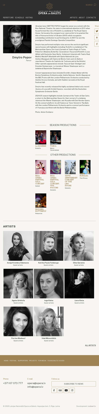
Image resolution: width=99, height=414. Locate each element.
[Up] (93, 408)
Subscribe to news (73, 384)
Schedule (19, 17)
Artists (73, 17)
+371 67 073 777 (13, 383)
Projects (33, 361)
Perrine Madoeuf (18, 339)
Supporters (23, 361)
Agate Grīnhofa (18, 302)
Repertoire (8, 17)
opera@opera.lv (36, 383)
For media (42, 361)
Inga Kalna (49, 302)
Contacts (91, 17)
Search (89, 5)
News (6, 361)
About (82, 17)
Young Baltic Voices (55, 361)
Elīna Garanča (79, 264)
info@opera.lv (35, 386)
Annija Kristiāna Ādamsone (18, 264)
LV (4, 5)
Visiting (29, 17)
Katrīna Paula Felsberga (48, 264)
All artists (90, 345)
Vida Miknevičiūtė (49, 339)
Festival (13, 361)
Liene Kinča (79, 302)
